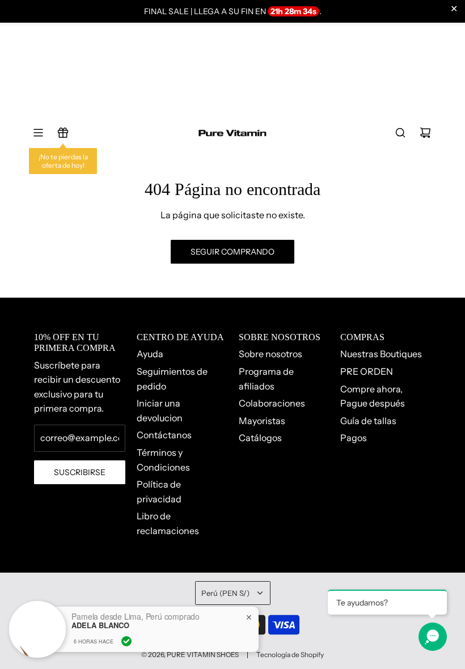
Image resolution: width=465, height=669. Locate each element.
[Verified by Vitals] (126, 641)
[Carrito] (425, 132)
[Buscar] (400, 132)
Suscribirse (79, 472)
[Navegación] (38, 132)
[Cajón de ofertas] (62, 132)
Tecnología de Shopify (290, 654)
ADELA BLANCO (100, 625)
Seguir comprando (232, 252)
